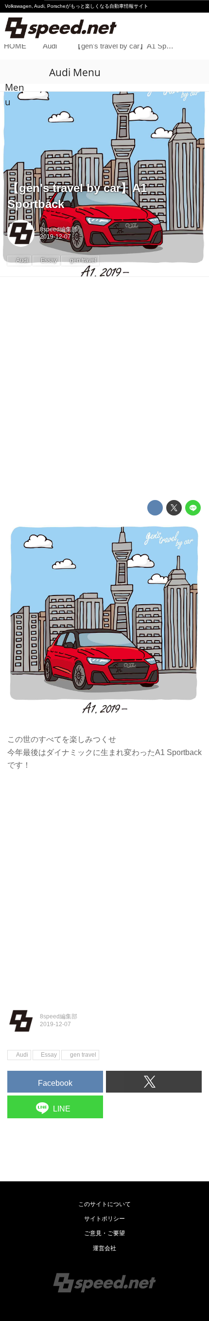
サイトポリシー (104, 1218)
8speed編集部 (58, 229)
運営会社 (104, 1248)
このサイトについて (104, 1204)
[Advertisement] (104, 388)
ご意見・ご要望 (104, 1233)
